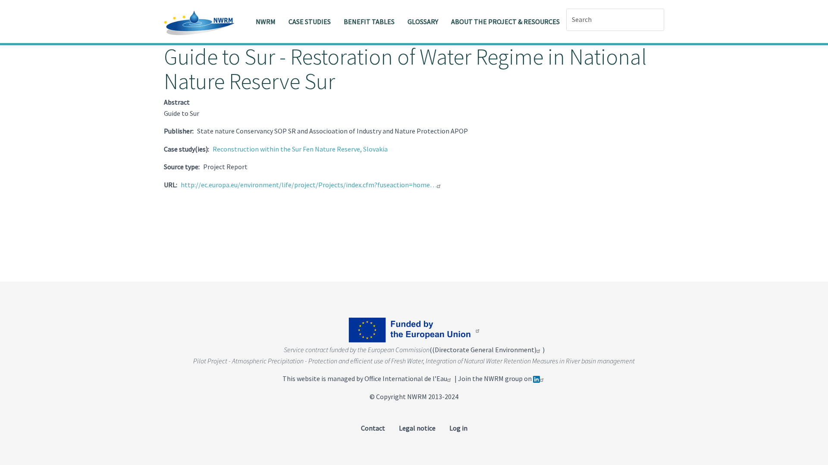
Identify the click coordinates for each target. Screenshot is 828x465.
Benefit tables (369, 21)
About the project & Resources (505, 21)
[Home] (202, 21)
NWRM (266, 21)
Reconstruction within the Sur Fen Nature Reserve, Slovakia (300, 149)
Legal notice (417, 428)
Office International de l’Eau (405, 378)
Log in (458, 428)
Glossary (423, 21)
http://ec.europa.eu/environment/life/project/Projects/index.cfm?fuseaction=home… (309, 184)
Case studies (310, 21)
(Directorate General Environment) (484, 349)
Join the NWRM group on (495, 378)
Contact (373, 428)
